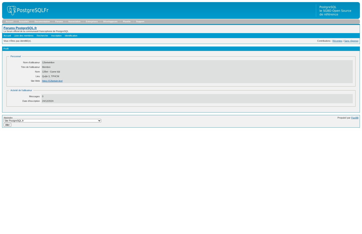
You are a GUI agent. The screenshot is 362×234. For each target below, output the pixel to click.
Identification (71, 35)
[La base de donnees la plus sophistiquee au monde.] (338, 18)
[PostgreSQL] (26, 18)
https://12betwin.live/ (52, 81)
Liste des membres (24, 35)
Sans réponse (351, 41)
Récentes (337, 41)
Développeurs (110, 21)
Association (74, 21)
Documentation (42, 21)
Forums (59, 21)
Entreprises (92, 21)
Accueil (9, 21)
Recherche (42, 35)
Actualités (24, 21)
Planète (127, 21)
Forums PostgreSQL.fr (20, 28)
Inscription (56, 35)
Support (140, 21)
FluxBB (354, 117)
